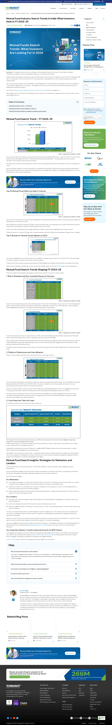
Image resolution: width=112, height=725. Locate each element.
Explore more (69, 182)
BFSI (80, 688)
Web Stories (93, 693)
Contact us (9, 539)
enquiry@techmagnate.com (83, 4)
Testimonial (93, 697)
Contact (102, 8)
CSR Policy (102, 723)
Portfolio (92, 700)
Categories (87, 19)
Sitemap (83, 723)
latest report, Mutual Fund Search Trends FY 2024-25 (31, 90)
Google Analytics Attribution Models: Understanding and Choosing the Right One (17, 637)
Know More (97, 1)
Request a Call (98, 4)
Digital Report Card (95, 704)
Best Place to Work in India (69, 695)
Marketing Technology (45, 700)
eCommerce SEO (91, 32)
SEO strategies (61, 266)
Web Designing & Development (48, 702)
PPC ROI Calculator (67, 707)
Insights (90, 8)
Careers (64, 693)
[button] (7, 632)
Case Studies (93, 695)
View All (93, 171)
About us (64, 688)
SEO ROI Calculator (67, 704)
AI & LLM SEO (90, 22)
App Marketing (43, 693)
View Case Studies (90, 145)
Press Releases (66, 690)
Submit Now (88, 122)
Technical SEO (90, 30)
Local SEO (89, 35)
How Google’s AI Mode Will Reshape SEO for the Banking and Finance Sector (94, 66)
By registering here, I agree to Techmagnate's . (94, 110)
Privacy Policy (92, 723)
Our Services (63, 8)
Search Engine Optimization (47, 688)
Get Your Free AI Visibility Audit (20, 677)
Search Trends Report (95, 702)
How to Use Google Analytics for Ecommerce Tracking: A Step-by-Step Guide (43, 637)
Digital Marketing (90, 27)
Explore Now (88, 196)
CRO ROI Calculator (67, 709)
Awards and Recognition (68, 697)
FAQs (91, 690)
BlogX (91, 706)
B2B (80, 690)
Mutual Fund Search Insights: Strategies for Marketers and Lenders (27, 111)
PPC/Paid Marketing (45, 697)
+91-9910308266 (68, 4)
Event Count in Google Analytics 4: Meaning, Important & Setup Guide (67, 637)
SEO (87, 25)
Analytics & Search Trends (22, 13)
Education (81, 693)
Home (7, 13)
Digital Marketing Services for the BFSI (37, 525)
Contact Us (93, 709)
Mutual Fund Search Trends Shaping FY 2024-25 (22, 108)
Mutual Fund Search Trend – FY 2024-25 (20, 106)
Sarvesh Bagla (24, 590)
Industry (81, 8)
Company (53, 8)
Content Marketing (91, 37)
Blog (97, 8)
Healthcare (82, 695)
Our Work (73, 8)
